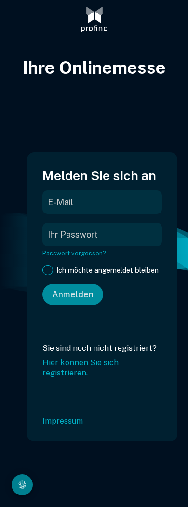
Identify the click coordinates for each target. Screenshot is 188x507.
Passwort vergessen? (74, 253)
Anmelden (73, 294)
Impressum (62, 421)
